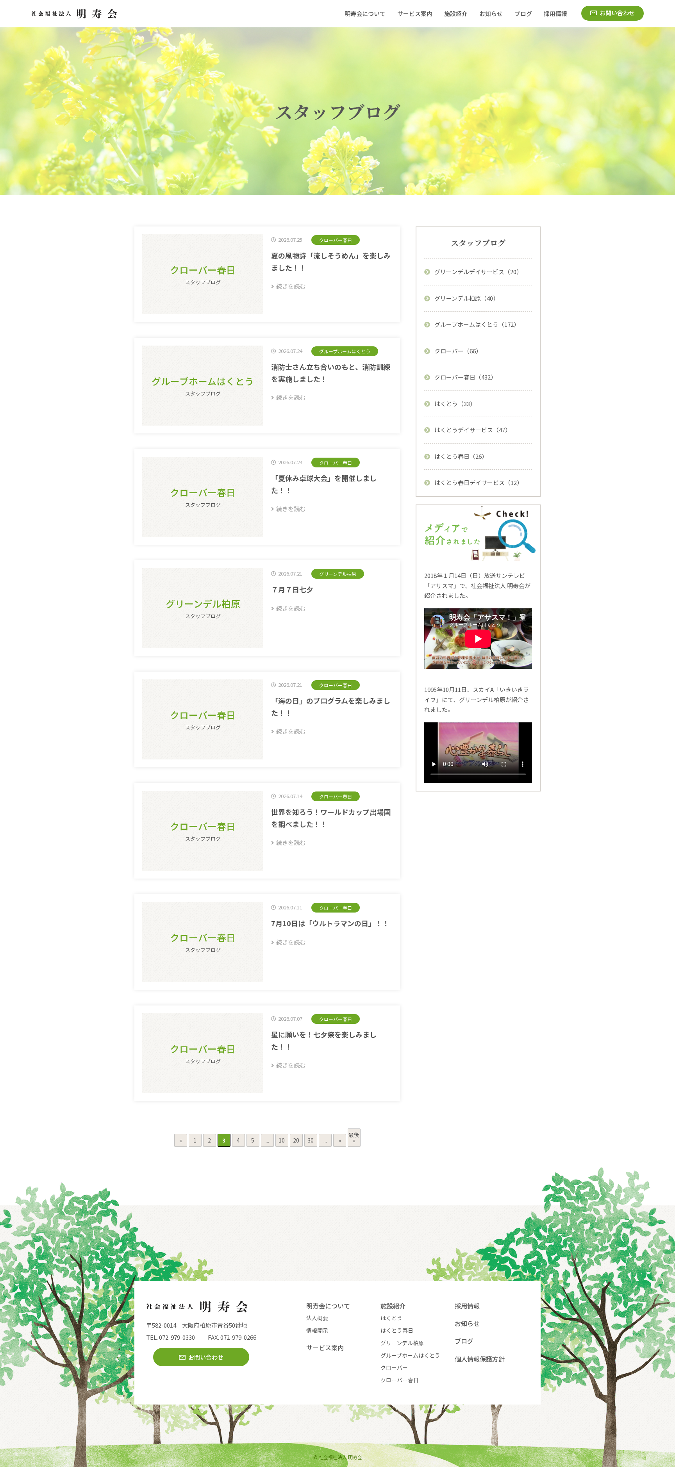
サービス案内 (414, 13)
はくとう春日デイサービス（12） (478, 482)
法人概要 (317, 1318)
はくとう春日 (396, 1330)
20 (296, 1140)
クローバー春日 (399, 1380)
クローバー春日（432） (465, 377)
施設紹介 (456, 13)
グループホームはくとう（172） (477, 324)
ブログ (523, 13)
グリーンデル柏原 (402, 1343)
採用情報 (555, 13)
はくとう (391, 1318)
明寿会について (365, 13)
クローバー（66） (458, 351)
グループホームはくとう (410, 1355)
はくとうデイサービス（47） (472, 430)
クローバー (394, 1367)
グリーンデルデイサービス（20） (478, 271)
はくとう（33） (455, 403)
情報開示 (317, 1330)
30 (310, 1140)
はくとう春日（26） (461, 456)
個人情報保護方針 (480, 1359)
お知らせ (491, 13)
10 (282, 1140)
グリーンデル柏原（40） (466, 298)
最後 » (353, 1137)
